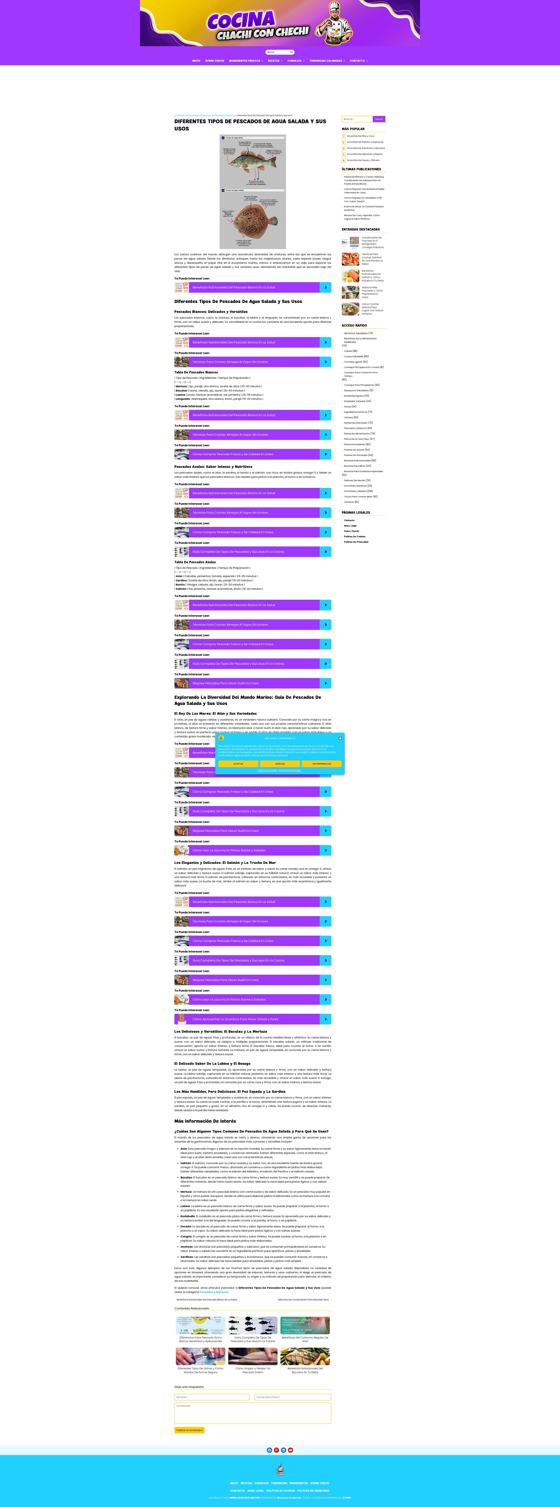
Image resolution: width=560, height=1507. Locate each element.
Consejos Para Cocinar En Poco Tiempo (361, 374)
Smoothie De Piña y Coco (361, 135)
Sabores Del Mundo (354, 480)
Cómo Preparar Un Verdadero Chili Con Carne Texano (363, 199)
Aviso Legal (350, 526)
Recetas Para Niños (354, 466)
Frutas (347, 406)
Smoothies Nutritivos (355, 485)
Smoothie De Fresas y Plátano (363, 160)
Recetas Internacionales (357, 460)
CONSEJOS (294, 60)
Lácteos (348, 417)
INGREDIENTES (299, 1483)
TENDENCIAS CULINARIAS (325, 60)
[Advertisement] (280, 90)
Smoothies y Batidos (355, 491)
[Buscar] (291, 52)
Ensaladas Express (354, 395)
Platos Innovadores (354, 444)
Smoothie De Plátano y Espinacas (365, 142)
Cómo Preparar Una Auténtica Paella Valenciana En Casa (364, 191)
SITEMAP (347, 1498)
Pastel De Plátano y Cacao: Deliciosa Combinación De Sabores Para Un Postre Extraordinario (364, 180)
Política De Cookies (267, 770)
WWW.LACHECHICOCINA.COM (245, 1498)
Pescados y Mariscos (355, 428)
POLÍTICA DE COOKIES (281, 1490)
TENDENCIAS (279, 1483)
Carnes (348, 351)
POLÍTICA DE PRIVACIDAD (313, 1490)
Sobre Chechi (351, 531)
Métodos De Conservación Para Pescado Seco (303, 1299)
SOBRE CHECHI (214, 60)
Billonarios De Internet (289, 1498)
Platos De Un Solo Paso (356, 439)
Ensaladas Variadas (354, 401)
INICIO (196, 60)
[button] (340, 738)
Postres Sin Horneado (356, 455)
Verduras (349, 502)
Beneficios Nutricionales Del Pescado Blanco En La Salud (207, 1299)
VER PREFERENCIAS (321, 763)
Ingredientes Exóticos (355, 412)
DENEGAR (280, 763)
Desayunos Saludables (356, 390)
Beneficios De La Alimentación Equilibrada (360, 340)
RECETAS (274, 60)
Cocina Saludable (353, 356)
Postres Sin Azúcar (354, 449)
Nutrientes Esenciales (355, 422)
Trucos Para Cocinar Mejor (358, 496)
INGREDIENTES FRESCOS (244, 60)
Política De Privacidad (290, 770)
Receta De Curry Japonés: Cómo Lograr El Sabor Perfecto (362, 217)
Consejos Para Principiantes (359, 385)
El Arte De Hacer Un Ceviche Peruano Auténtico (364, 208)
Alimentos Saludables (356, 333)
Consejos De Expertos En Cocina (361, 367)
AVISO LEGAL (255, 1490)
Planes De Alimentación (357, 433)
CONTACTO (357, 60)
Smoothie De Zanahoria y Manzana (366, 148)
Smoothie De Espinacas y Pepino (364, 154)
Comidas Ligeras (353, 361)
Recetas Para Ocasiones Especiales (363, 471)
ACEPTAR (238, 763)
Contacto (349, 520)
